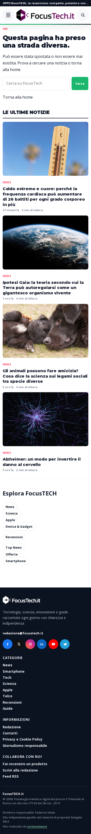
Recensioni (14, 537)
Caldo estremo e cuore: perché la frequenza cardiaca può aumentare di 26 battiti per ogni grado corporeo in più (44, 196)
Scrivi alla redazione (20, 770)
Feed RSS (11, 776)
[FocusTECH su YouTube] (53, 644)
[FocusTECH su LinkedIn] (42, 644)
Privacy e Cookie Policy (22, 739)
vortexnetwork (37, 826)
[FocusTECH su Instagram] (30, 644)
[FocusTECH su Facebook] (7, 644)
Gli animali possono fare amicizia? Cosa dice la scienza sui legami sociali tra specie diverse (45, 376)
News (7, 182)
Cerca (79, 83)
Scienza (12, 513)
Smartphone (16, 561)
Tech (7, 677)
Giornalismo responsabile (25, 745)
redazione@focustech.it (23, 633)
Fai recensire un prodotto (25, 764)
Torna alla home (18, 97)
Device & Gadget (19, 526)
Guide (8, 708)
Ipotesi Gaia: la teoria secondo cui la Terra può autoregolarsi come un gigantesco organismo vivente (43, 287)
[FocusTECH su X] (19, 644)
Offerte (12, 554)
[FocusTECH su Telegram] (65, 644)
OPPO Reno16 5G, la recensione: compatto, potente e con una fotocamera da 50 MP (45, 3)
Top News (14, 548)
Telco (7, 696)
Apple (10, 520)
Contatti (10, 733)
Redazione (12, 727)
